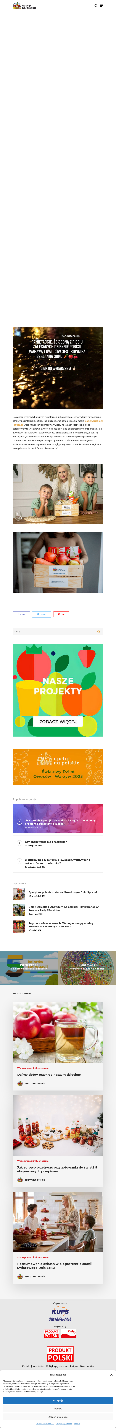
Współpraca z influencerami (33, 1068)
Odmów (58, 1408)
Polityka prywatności (64, 1424)
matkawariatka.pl (94, 420)
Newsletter (38, 1366)
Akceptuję (58, 1400)
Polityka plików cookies (45, 1424)
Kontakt (77, 1424)
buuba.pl (18, 424)
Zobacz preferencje (58, 1417)
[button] (111, 1374)
